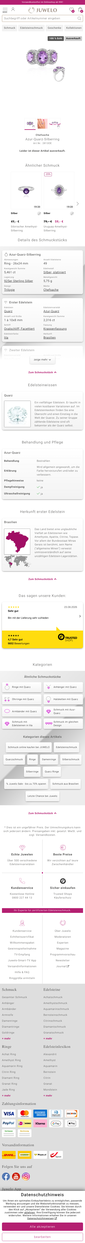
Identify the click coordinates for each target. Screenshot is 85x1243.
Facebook (6, 1176)
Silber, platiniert (54, 272)
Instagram (26, 1176)
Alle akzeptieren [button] (42, 1227)
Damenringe (49, 759)
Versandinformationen (22, 966)
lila (6, 338)
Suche (79, 18)
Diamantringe (10, 1027)
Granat (47, 1084)
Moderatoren (63, 937)
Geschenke (54, 28)
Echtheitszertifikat (22, 937)
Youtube (16, 1176)
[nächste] (77, 204)
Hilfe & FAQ (22, 972)
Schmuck (9, 28)
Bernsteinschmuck (55, 1015)
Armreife (7, 1015)
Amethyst (49, 1060)
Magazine (63, 949)
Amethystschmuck (55, 1003)
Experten (63, 943)
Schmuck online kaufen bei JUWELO (29, 747)
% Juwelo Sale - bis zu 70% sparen (26, 784)
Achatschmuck (53, 997)
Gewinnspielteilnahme (22, 949)
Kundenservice (22, 931)
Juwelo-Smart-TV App (22, 960)
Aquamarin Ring (12, 1066)
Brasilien (49, 338)
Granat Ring (9, 1084)
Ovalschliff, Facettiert (19, 329)
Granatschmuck (53, 1033)
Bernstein (49, 1072)
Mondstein (50, 1090)
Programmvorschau (62, 955)
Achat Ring (9, 1054)
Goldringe (8, 1033)
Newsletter (63, 960)
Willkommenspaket (22, 943)
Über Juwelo (63, 931)
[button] (5, 10)
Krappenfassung (55, 329)
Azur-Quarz (51, 311)
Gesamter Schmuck (14, 997)
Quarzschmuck (14, 759)
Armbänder (9, 1009)
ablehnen (29, 1212)
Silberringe (32, 772)
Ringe (32, 759)
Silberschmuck (70, 759)
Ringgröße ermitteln (22, 978)
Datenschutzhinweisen (40, 1218)
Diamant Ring (10, 1078)
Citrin (47, 1078)
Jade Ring (8, 1090)
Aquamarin (50, 1066)
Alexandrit (50, 1054)
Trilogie (9, 290)
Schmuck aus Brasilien (65, 784)
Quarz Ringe (52, 772)
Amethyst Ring (11, 1060)
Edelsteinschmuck (31, 28)
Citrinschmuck (52, 1021)
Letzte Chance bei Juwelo (43, 796)
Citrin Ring (9, 1072)
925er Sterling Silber (18, 281)
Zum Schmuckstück (40, 372)
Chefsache (51, 290)
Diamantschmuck (54, 1027)
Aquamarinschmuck (56, 1009)
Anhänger (8, 1003)
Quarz (8, 311)
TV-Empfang (22, 955)
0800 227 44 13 (22, 898)
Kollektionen (74, 28)
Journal (61, 966)
